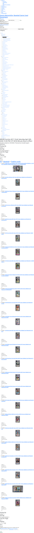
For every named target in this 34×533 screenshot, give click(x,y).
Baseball (6, 161)
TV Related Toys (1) (5, 115)
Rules (2, 10)
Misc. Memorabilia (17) (5, 79)
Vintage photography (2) (5, 94)
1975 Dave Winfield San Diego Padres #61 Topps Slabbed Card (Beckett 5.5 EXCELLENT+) (17, 247)
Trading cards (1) (4, 58)
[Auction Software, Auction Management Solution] (4, 528)
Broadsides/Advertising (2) (5, 96)
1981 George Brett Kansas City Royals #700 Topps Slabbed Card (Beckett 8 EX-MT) (16, 387)
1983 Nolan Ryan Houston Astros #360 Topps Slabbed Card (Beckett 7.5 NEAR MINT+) (17, 470)
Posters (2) (4, 108)
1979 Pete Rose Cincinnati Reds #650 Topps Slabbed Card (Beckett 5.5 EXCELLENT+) (17, 359)
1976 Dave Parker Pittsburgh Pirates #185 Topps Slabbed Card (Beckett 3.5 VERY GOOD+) (17, 275)
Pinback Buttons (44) (5, 95)
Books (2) (4, 55)
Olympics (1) (4, 92)
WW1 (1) (4, 132)
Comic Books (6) (3, 111)
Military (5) (3, 131)
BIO (3, 3)
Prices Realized (3, 6)
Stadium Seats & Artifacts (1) (6, 54)
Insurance (4, 1)
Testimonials (5, 2)
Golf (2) (3, 91)
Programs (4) (4, 42)
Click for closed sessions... (4, 24)
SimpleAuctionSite (11, 529)
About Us (3, 0)
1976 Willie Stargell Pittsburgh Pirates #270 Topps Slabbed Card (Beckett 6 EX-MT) (16, 345)
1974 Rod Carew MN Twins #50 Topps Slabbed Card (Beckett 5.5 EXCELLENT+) (16, 219)
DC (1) (3, 112)
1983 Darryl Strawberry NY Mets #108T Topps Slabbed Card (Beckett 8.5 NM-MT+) (17, 456)
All (1, 161)
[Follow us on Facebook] (1, 531)
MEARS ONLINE (4, 13)
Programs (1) (4, 73)
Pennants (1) (4, 43)
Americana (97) (3, 93)
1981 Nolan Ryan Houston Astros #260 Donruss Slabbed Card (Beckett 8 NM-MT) (17, 401)
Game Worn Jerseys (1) (5, 78)
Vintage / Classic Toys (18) (4, 114)
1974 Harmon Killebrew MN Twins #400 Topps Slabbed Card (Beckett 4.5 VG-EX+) (17, 205)
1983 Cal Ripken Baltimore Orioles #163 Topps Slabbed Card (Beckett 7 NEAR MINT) (17, 442)
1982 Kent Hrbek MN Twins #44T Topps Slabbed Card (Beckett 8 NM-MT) (17, 428)
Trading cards (15, 161)
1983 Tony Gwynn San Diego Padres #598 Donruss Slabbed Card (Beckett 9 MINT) (16, 498)
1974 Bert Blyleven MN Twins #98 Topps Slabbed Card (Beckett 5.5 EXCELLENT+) (16, 178)
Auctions (2, 5)
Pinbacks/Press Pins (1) (5, 75)
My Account (3, 11)
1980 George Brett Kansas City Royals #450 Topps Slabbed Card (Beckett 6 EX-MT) (16, 373)
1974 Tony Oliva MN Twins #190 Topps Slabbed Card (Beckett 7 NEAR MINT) (17, 233)
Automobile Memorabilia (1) (6, 90)
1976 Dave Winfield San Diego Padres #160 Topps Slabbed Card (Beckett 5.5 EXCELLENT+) (16, 289)
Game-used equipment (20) (5, 36)
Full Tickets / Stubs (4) (5, 41)
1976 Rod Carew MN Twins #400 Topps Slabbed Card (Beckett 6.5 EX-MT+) (17, 331)
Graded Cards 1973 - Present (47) (6, 38)
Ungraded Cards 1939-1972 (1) (6, 39)
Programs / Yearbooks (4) (5, 59)
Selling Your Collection (6, 4)
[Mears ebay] (2, 18)
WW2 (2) (4, 133)
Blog (2, 12)
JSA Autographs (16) (4, 130)
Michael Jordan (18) (4, 77)
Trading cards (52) (4, 37)
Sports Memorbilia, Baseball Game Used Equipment (14, 16)
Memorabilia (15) (4, 76)
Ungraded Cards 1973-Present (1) (6, 129)
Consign (2, 7)
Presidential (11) (4, 97)
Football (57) (3, 56)
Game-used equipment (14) (5, 57)
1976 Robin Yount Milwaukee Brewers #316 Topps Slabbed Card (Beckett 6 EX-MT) (16, 317)
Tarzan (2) (4, 126)
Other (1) (4, 113)
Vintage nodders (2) (5, 61)
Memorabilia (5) (4, 109)
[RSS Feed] (0, 531)
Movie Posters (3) (3, 110)
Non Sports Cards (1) (4, 128)
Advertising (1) (3, 127)
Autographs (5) (4, 74)
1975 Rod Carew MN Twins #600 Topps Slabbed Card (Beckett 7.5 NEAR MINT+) (17, 261)
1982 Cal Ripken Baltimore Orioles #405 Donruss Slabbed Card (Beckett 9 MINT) (15, 414)
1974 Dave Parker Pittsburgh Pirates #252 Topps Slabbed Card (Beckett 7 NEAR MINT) (17, 192)
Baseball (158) (3, 35)
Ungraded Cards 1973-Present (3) (6, 40)
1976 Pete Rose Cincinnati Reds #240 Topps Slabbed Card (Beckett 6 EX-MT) (17, 303)
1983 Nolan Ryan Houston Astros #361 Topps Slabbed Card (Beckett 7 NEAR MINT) (17, 484)
